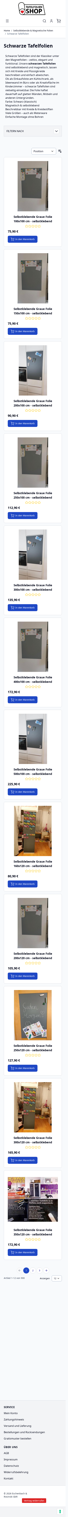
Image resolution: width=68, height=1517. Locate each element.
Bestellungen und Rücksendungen (24, 1432)
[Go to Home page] (33, 9)
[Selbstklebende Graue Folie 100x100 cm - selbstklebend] (33, 186)
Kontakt (8, 1478)
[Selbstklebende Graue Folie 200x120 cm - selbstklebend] (33, 923)
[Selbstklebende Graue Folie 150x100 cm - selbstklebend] (33, 278)
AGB (6, 1453)
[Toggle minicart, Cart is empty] (59, 21)
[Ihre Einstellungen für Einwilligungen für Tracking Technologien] (60, 1511)
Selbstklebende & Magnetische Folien (33, 30)
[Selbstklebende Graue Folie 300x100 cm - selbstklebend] (33, 554)
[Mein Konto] (51, 21)
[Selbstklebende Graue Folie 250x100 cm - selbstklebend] (33, 462)
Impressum (11, 1459)
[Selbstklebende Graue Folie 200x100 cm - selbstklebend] (33, 370)
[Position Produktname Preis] (43, 151)
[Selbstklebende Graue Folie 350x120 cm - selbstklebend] (33, 1199)
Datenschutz (11, 1466)
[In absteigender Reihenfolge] (60, 151)
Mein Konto (11, 1413)
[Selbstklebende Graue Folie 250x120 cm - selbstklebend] (33, 1015)
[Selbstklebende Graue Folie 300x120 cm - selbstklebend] (33, 1107)
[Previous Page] (20, 1270)
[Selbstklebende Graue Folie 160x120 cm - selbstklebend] (33, 831)
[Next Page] (46, 1270)
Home (7, 30)
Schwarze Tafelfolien (18, 33)
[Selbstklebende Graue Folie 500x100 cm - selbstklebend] (33, 739)
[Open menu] (7, 20)
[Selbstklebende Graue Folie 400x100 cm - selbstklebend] (33, 647)
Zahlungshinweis (14, 1419)
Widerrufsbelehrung (16, 1472)
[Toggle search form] (44, 21)
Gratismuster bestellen (17, 1438)
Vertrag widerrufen (50, 1495)
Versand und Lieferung (17, 1426)
